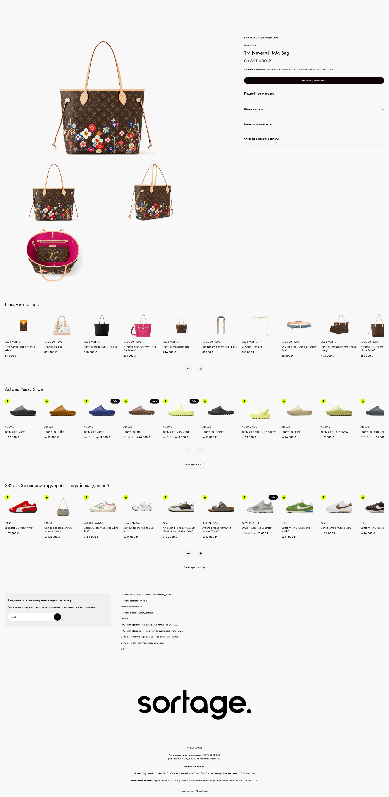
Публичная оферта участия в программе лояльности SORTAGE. (150, 624)
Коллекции (250, 37)
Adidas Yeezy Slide (24, 389)
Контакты (125, 618)
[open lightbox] (124, 225)
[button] (188, 368)
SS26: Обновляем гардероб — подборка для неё (57, 485)
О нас (124, 648)
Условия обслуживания (131, 606)
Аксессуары (264, 37)
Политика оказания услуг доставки (137, 612)
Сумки (276, 37)
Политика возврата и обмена (134, 600)
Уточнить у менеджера (314, 80)
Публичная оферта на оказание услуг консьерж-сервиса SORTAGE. (152, 630)
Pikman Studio (202, 790)
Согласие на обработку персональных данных (142, 642)
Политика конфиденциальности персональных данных (146, 594)
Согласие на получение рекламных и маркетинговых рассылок (149, 636)
